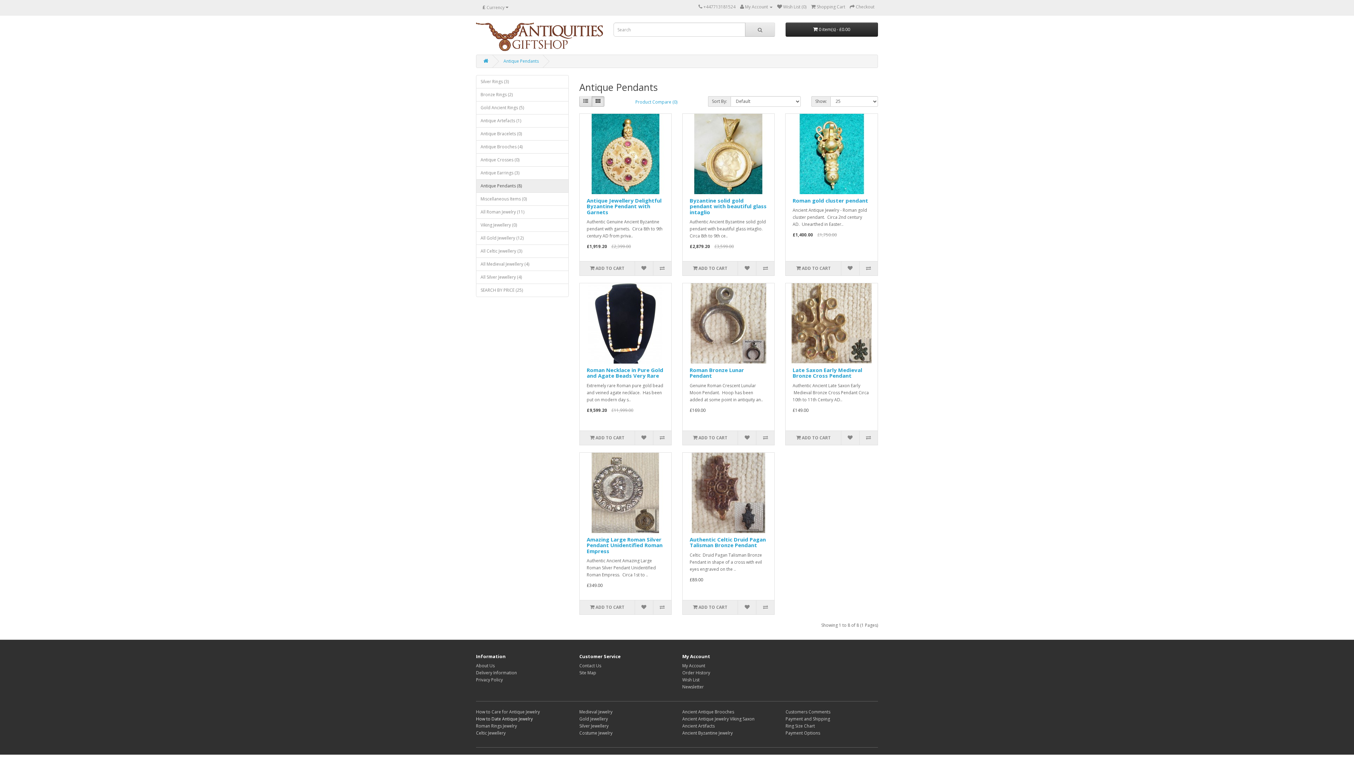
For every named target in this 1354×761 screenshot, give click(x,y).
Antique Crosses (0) (500, 160)
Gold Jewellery (593, 719)
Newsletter (693, 687)
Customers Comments (808, 712)
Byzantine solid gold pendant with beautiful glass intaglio (728, 206)
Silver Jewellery (594, 726)
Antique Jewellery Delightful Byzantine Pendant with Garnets (624, 206)
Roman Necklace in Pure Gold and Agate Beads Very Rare (625, 372)
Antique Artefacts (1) (501, 121)
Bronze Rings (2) (497, 95)
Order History (696, 673)
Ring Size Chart (800, 726)
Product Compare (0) (656, 102)
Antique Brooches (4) (502, 147)
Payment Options (803, 733)
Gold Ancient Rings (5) (502, 108)
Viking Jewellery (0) (499, 225)
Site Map (587, 673)
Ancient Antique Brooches (708, 712)
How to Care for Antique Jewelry (508, 712)
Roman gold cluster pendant (830, 200)
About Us (485, 666)
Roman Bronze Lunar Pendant (717, 372)
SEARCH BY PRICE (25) (502, 290)
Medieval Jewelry (595, 712)
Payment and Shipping (808, 719)
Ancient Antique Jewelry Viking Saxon (718, 719)
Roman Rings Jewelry (496, 726)
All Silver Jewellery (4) (501, 277)
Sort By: (719, 101)
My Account (693, 666)
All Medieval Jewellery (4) (505, 264)
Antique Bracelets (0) (501, 134)
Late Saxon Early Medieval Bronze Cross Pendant (827, 372)
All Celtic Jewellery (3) (501, 251)
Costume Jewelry (595, 733)
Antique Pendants (521, 61)
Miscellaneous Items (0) (504, 199)
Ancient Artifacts (698, 726)
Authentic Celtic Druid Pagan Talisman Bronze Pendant (728, 542)
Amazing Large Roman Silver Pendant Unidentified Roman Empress (625, 545)
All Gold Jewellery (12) (502, 238)
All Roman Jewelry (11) (502, 212)
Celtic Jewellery (491, 733)
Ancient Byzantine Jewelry (707, 733)
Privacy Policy (489, 680)
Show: (821, 101)
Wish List (691, 680)
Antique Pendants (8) (501, 186)
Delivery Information (496, 673)
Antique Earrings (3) (500, 173)
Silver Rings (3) (495, 82)
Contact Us (590, 666)
